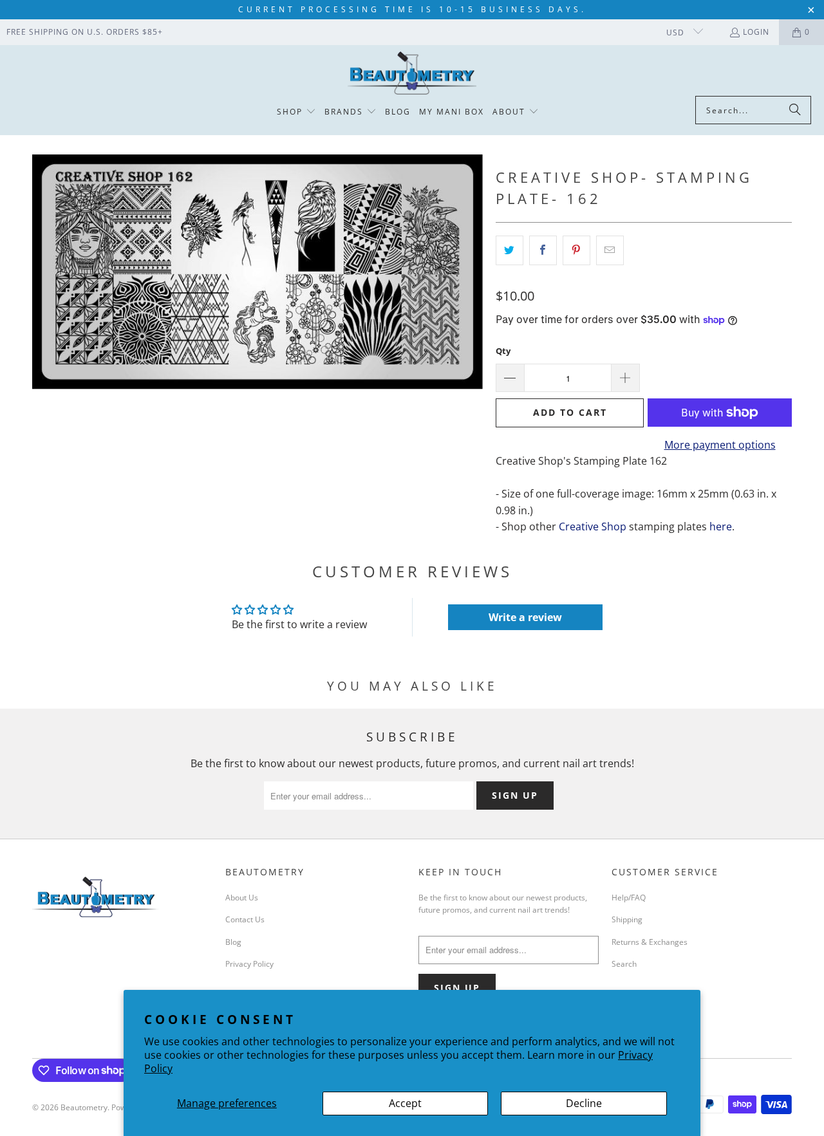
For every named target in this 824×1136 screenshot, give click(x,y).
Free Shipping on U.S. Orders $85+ (84, 31)
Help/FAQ (629, 897)
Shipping (627, 919)
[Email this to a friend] (610, 250)
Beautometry (84, 1107)
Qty (503, 351)
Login (756, 31)
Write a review (525, 617)
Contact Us (245, 919)
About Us (241, 897)
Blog (233, 941)
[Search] (795, 110)
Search (624, 963)
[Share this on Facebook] (543, 250)
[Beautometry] (412, 73)
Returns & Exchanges (650, 941)
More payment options (720, 445)
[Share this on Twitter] (509, 250)
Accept (405, 1103)
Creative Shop (592, 526)
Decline (584, 1103)
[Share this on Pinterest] (576, 250)
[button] (296, 112)
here (720, 526)
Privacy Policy (249, 963)
